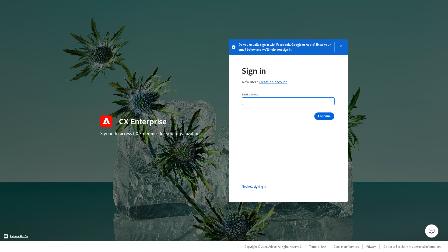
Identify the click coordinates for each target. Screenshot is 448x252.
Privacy (371, 247)
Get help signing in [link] (254, 186)
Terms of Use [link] (317, 247)
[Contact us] (432, 231)
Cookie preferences (346, 247)
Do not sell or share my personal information (412, 247)
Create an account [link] (273, 82)
